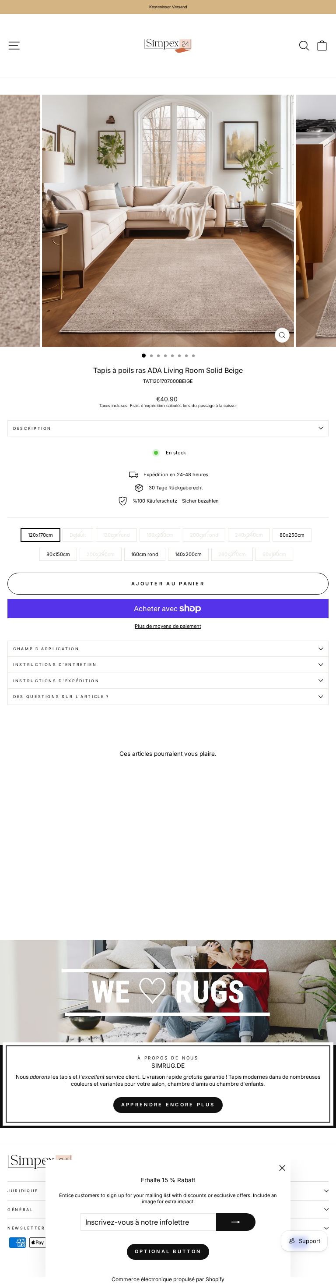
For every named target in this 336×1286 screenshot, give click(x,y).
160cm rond (144, 554)
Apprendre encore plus (168, 1105)
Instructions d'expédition (56, 680)
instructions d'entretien (55, 664)
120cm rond (116, 535)
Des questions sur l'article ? (61, 696)
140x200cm (188, 554)
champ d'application (46, 648)
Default (78, 535)
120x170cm (40, 535)
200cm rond (204, 535)
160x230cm (160, 535)
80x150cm (58, 554)
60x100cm (274, 554)
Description (32, 428)
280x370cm (232, 554)
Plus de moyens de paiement (168, 626)
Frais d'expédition (147, 405)
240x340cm (249, 535)
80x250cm (292, 535)
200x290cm (101, 554)
